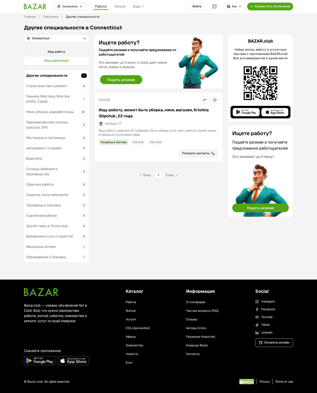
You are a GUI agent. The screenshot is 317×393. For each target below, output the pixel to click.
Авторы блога (196, 328)
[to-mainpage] (41, 292)
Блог (129, 362)
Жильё (131, 311)
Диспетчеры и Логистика (46, 226)
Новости (132, 354)
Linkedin (267, 332)
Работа (101, 6)
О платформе (195, 302)
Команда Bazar (197, 345)
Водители (34, 158)
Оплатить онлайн (276, 342)
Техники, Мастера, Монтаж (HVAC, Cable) (48, 99)
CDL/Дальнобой (138, 328)
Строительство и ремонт (46, 86)
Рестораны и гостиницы (45, 137)
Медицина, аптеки (41, 246)
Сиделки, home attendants (47, 195)
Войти (197, 6)
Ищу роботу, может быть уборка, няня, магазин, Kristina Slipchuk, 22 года (154, 112)
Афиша (131, 337)
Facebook (268, 309)
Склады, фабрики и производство (42, 171)
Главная (30, 17)
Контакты (193, 354)
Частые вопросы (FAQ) (202, 311)
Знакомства (134, 345)
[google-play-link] (39, 360)
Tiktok (265, 325)
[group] (56, 56)
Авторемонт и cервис (44, 148)
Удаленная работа (41, 215)
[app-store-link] (73, 360)
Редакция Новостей (200, 337)
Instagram (268, 301)
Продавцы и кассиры (43, 205)
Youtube (267, 317)
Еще (136, 6)
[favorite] (214, 100)
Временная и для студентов (49, 236)
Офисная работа (39, 184)
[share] (204, 100)
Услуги (119, 6)
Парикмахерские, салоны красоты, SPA (47, 125)
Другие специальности (46, 75)
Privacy (264, 381)
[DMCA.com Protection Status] (246, 381)
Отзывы (191, 319)
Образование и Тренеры (46, 257)
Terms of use (284, 381)
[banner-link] (158, 62)
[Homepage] (35, 6)
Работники (50, 17)
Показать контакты (196, 153)
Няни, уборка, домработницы (50, 112)
